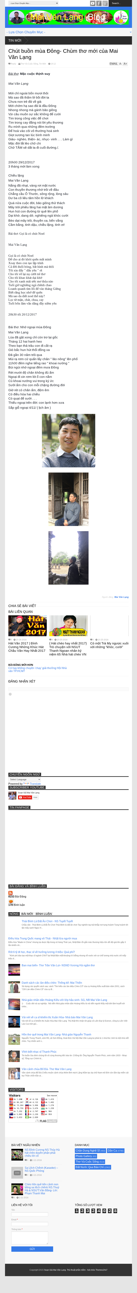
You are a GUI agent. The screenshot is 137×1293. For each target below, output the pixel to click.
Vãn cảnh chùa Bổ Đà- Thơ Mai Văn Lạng (47, 1069)
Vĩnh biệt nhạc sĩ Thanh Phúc (39, 1051)
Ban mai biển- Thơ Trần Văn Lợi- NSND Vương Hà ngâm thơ (58, 965)
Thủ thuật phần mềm (76, 1270)
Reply (13, 64)
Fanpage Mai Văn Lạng (99, 3)
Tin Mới (14, 40)
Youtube (92, 3)
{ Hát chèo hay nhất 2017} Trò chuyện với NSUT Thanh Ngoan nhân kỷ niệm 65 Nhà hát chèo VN (68, 649)
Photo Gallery (84, 1156)
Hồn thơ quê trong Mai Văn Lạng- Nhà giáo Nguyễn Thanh (56, 1034)
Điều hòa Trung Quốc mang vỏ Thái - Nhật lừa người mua (42, 938)
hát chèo (91, 1270)
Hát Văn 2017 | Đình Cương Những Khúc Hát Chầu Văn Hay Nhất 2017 (26, 647)
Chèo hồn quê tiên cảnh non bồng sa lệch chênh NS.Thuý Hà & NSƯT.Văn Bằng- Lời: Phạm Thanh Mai (42, 1189)
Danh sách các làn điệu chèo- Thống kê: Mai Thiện (52, 982)
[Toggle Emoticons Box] (10, 694)
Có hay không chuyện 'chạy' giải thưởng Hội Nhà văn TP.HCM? (37, 669)
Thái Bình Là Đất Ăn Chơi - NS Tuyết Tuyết (47, 921)
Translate (35, 783)
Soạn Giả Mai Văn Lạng (55, 1270)
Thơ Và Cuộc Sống (29, 64)
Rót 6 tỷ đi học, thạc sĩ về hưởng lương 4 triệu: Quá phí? (41, 952)
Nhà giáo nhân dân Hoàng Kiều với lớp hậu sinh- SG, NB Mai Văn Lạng (64, 1000)
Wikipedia (105, 3)
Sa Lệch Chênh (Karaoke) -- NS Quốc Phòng (41, 1169)
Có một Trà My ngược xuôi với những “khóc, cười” (109, 645)
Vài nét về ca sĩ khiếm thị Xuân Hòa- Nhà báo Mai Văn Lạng (57, 1017)
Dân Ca (112, 1150)
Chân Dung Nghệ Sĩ (88, 1150)
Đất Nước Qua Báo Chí (90, 1167)
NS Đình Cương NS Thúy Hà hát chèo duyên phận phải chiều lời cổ (42, 1152)
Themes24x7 (101, 1270)
